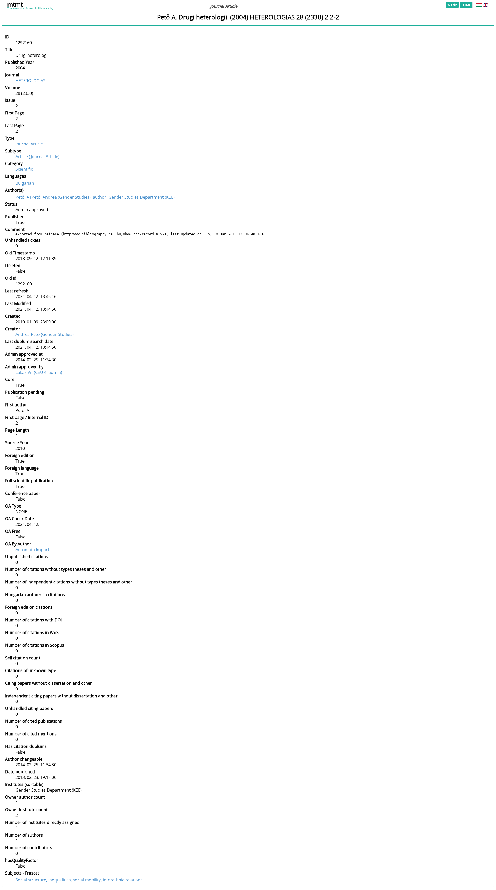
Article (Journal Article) (37, 156)
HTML (466, 5)
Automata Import (32, 549)
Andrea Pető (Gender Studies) (45, 334)
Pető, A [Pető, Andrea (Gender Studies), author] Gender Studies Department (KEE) (95, 197)
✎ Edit (452, 5)
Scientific (24, 169)
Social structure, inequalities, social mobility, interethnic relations (79, 880)
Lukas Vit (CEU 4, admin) (39, 372)
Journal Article (29, 144)
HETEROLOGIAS (30, 80)
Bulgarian (25, 183)
